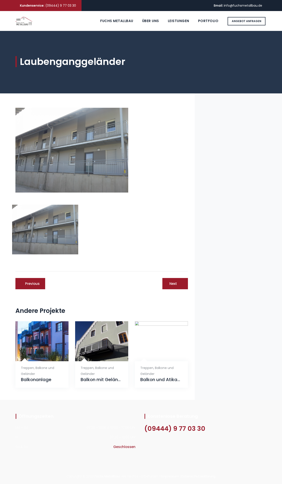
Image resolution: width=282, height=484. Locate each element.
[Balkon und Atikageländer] (156, 354)
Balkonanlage (36, 379)
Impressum (170, 476)
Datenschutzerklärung (198, 476)
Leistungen (178, 21)
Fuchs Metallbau (116, 21)
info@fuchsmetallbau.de (243, 5)
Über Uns (150, 21)
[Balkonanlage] (36, 354)
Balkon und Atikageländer (161, 379)
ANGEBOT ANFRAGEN (246, 21)
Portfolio (208, 21)
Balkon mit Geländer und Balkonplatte (102, 379)
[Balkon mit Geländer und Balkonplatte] (96, 354)
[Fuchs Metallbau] (23, 21)
